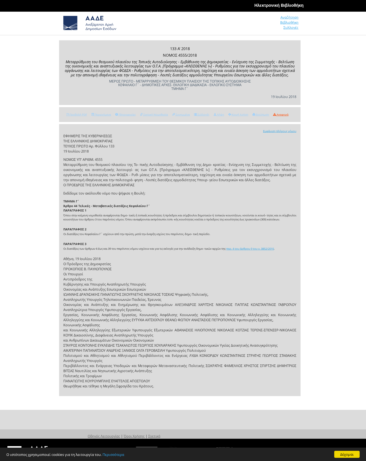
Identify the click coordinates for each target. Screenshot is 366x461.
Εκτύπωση (262, 114)
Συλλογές (290, 27)
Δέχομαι (347, 454)
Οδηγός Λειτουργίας (104, 436)
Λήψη (220, 114)
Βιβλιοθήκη (289, 22)
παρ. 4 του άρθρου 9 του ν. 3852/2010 (250, 249)
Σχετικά (154, 436)
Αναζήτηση (289, 17)
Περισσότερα (113, 454)
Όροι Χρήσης (134, 436)
